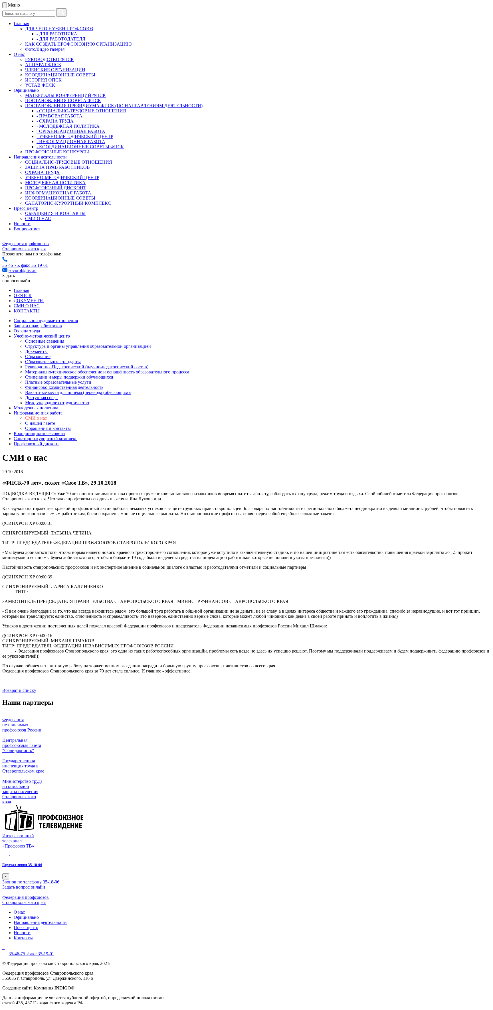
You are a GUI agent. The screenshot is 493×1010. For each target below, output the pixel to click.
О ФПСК (23, 295)
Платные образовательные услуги (58, 382)
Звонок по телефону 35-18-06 (30, 881)
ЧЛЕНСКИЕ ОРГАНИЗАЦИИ (55, 69)
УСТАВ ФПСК (40, 85)
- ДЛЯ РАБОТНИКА (57, 33)
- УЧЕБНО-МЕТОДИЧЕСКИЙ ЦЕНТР (75, 136)
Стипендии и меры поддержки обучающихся (69, 377)
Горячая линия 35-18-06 (22, 865)
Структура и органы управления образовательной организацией (88, 346)
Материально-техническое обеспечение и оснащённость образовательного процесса (107, 371)
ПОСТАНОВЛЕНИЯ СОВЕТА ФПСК (63, 100)
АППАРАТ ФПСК (43, 64)
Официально (26, 90)
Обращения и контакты (48, 428)
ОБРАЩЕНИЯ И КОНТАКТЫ (55, 213)
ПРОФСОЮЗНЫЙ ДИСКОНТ (55, 187)
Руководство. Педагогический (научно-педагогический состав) (86, 366)
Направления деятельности (40, 157)
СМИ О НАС (38, 218)
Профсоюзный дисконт (36, 443)
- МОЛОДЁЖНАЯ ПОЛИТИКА (68, 126)
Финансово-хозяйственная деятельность (64, 387)
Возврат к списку (19, 690)
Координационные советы (39, 433)
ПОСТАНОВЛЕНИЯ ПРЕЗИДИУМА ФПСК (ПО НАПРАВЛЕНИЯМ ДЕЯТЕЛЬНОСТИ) (114, 105)
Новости (22, 223)
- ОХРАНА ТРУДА (55, 121)
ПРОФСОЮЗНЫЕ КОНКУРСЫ (57, 151)
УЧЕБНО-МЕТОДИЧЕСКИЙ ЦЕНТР (62, 177)
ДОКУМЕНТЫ (29, 300)
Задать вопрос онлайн (23, 887)
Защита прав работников (38, 325)
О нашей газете (40, 423)
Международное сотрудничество (57, 402)
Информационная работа (38, 412)
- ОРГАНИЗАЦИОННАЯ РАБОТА (71, 131)
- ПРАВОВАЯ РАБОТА (59, 115)
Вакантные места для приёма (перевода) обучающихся (78, 392)
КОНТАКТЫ (27, 310)
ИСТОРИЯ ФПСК (43, 80)
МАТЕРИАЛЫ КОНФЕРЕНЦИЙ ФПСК (65, 95)
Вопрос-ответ (27, 228)
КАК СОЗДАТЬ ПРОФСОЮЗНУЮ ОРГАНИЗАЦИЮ (78, 44)
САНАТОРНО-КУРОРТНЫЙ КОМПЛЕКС (68, 203)
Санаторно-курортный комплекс (45, 438)
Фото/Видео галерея (44, 49)
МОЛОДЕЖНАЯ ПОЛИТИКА (55, 182)
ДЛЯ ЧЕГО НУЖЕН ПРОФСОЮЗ (59, 28)
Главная (21, 23)
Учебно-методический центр (42, 336)
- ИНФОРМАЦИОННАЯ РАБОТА (71, 141)
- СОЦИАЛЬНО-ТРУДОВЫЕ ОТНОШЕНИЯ (81, 110)
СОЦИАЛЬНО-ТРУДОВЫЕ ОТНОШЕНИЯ (68, 162)
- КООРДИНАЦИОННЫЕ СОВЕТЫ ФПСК (80, 146)
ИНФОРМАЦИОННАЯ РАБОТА (58, 192)
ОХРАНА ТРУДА (42, 172)
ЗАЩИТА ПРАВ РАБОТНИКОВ (57, 167)
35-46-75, (11, 265)
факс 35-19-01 (34, 265)
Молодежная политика (36, 407)
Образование (37, 356)
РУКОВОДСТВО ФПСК (49, 59)
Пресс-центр (26, 208)
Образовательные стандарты (53, 361)
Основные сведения (44, 341)
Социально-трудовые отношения (46, 320)
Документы (36, 351)
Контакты (23, 937)
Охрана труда (27, 330)
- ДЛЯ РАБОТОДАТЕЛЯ (61, 38)
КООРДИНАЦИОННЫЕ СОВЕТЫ (60, 74)
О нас (19, 54)
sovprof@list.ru (23, 270)
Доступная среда (41, 397)
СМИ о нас (36, 418)
